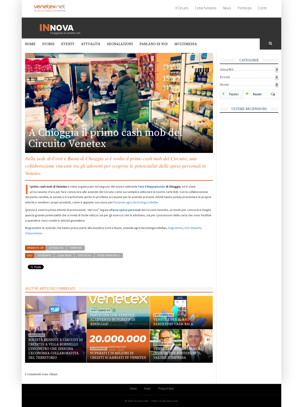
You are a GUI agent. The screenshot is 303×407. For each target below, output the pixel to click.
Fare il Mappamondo (151, 186)
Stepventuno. (34, 233)
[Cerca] (270, 43)
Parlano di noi (154, 44)
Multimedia (185, 44)
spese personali (108, 255)
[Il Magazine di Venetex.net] (61, 28)
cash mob (64, 255)
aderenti (44, 255)
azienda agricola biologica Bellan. (137, 202)
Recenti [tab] (257, 94)
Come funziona (205, 8)
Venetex (76, 248)
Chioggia (84, 255)
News (227, 8)
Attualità (90, 44)
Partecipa (245, 8)
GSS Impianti (192, 228)
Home (30, 44)
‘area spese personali (126, 210)
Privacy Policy (166, 388)
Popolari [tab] (233, 94)
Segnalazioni (120, 44)
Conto (262, 8)
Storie (48, 44)
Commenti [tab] (272, 94)
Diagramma (175, 228)
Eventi (67, 44)
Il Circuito (181, 8)
